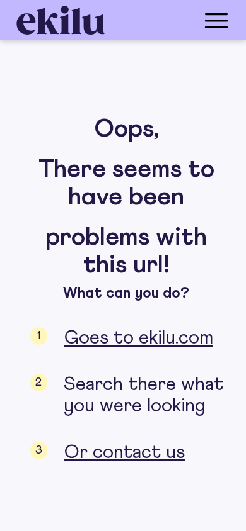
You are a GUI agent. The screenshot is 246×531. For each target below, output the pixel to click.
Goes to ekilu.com (138, 337)
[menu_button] (173, 20)
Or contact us (124, 452)
